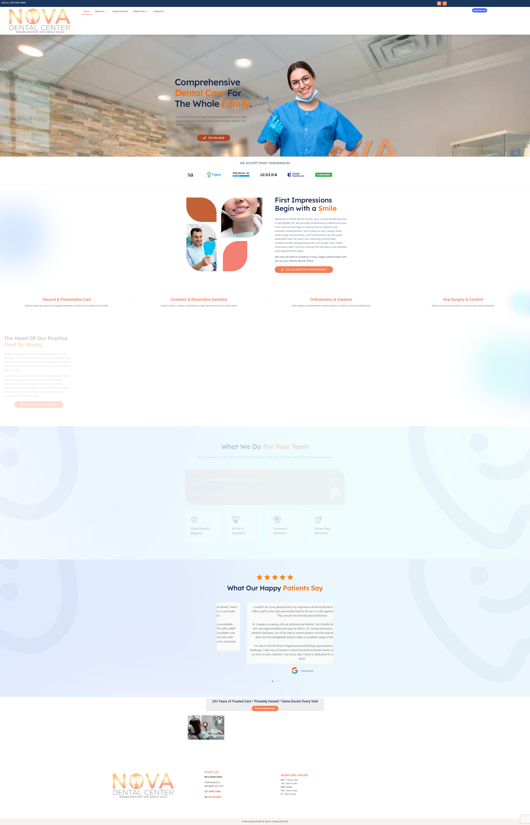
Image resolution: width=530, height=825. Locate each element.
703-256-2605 (214, 797)
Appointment (479, 10)
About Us (99, 11)
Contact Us (158, 11)
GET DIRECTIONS (212, 791)
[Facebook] (439, 3)
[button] (188, 638)
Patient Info (139, 11)
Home (87, 11)
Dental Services (120, 11)
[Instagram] (445, 3)
